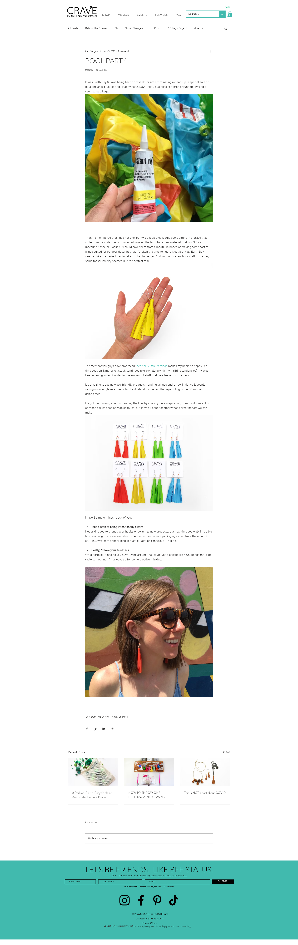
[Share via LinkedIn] (103, 728)
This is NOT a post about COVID (205, 792)
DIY (116, 28)
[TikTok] (174, 900)
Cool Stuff (91, 716)
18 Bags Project (177, 28)
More (197, 28)
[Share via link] (112, 728)
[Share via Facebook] (86, 728)
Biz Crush (155, 28)
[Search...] (222, 14)
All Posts (73, 28)
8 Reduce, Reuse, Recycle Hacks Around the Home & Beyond (92, 794)
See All (226, 751)
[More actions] (211, 51)
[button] (229, 14)
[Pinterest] (157, 900)
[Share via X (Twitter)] (95, 728)
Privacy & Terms (149, 923)
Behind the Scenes (96, 28)
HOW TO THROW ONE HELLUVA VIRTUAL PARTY (146, 794)
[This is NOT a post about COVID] (205, 772)
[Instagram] (124, 900)
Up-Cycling (104, 716)
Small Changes (134, 28)
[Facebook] (141, 900)
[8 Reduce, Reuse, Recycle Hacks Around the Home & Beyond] (93, 772)
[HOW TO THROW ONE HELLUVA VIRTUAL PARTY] (149, 772)
